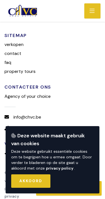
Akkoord (30, 181)
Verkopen (14, 44)
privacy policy (60, 168)
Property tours (20, 71)
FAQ (7, 62)
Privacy (11, 196)
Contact (12, 53)
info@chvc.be (27, 117)
